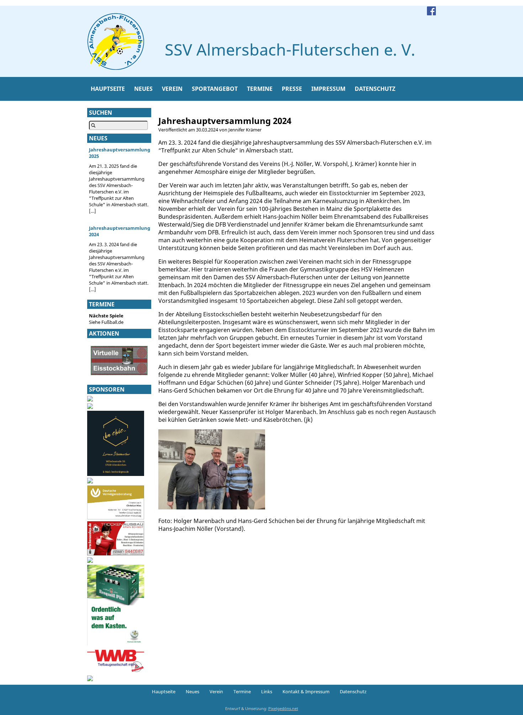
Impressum (328, 89)
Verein (172, 89)
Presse (292, 89)
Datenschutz (375, 89)
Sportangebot (215, 89)
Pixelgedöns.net (283, 708)
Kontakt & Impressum (305, 691)
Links (266, 691)
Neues (143, 89)
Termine (260, 89)
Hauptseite (108, 89)
